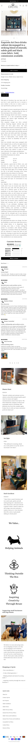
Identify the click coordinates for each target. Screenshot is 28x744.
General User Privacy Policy (9, 712)
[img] (4, 267)
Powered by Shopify (16, 741)
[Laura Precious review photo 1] (4, 356)
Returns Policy (6, 728)
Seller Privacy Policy (8, 709)
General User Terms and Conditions (11, 719)
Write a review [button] (14, 258)
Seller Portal (6, 706)
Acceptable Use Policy (8, 722)
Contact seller (5, 95)
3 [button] (14, 363)
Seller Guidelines (7, 703)
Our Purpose (6, 700)
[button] (1, 5)
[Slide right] (16, 38)
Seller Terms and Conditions (10, 715)
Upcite (12, 741)
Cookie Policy (6, 725)
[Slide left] (11, 38)
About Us (5, 694)
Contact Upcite (6, 697)
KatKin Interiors (9, 92)
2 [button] (12, 363)
